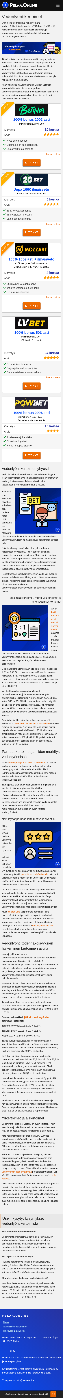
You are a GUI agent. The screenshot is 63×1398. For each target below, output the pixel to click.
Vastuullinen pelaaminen (15, 1326)
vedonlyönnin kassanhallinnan (17, 1171)
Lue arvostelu (53, 154)
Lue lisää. (44, 1394)
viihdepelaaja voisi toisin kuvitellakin (27, 762)
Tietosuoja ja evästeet (13, 1330)
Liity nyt (31, 162)
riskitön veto (14, 911)
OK (53, 1394)
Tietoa (6, 1322)
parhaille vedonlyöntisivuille (34, 874)
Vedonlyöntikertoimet (12, 1236)
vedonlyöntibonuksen (42, 925)
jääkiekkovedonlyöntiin (36, 1017)
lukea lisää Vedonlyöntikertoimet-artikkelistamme (30, 1272)
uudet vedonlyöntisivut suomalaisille (32, 723)
